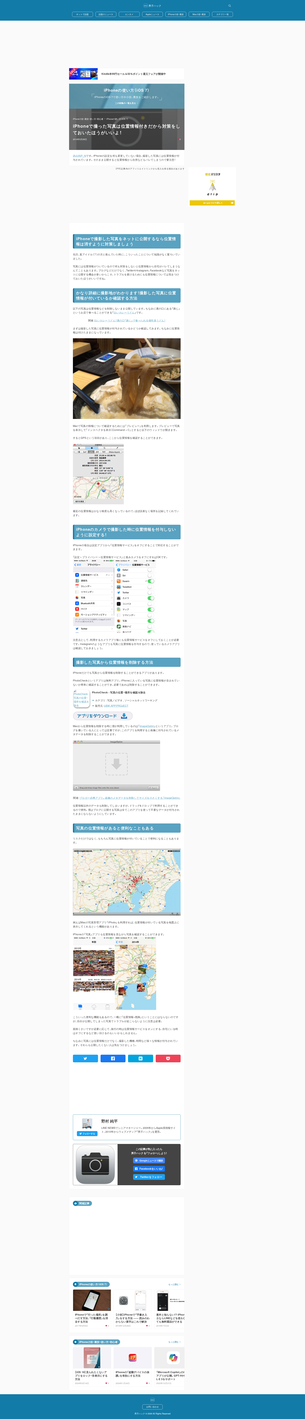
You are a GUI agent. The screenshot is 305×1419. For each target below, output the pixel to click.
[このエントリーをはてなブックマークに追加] (140, 1058)
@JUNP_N (79, 156)
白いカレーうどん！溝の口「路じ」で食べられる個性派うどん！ (130, 320)
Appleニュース (152, 14)
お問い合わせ (152, 1406)
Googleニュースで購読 (151, 1160)
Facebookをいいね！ (151, 1168)
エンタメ (129, 14)
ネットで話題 (82, 14)
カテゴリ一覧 (222, 14)
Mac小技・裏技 (199, 14)
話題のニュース (106, 14)
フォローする (89, 1133)
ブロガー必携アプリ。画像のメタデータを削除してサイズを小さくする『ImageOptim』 (130, 798)
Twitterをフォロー (151, 1177)
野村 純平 (109, 1120)
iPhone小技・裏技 (176, 14)
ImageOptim (147, 726)
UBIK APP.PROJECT (116, 706)
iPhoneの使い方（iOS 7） (117, 119)
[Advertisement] (152, 44)
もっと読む (173, 1284)
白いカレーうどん (124, 312)
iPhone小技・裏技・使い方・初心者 (88, 119)
